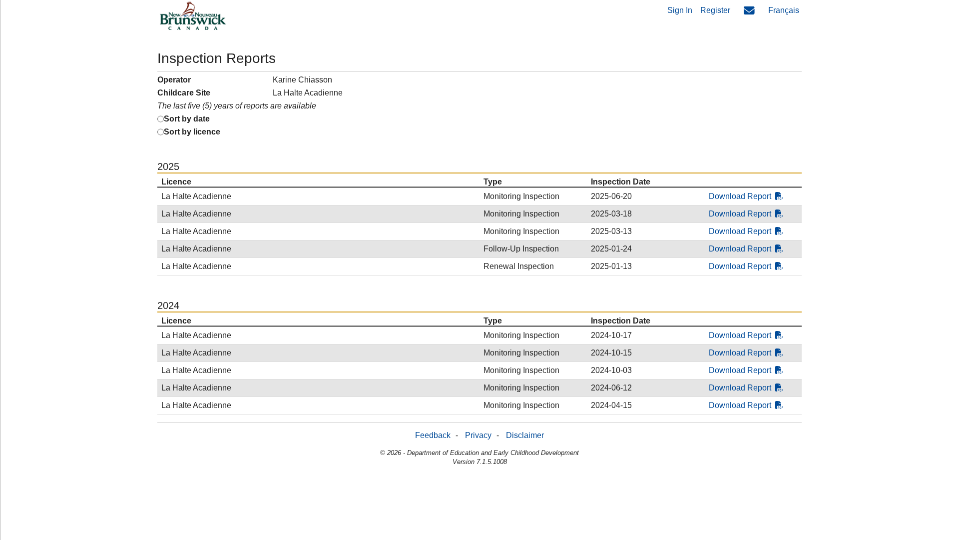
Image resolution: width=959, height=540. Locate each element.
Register (715, 10)
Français (783, 10)
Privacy (478, 435)
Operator (174, 80)
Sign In (679, 10)
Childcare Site (183, 92)
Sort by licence (192, 132)
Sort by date (187, 118)
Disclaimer (525, 435)
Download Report (740, 196)
